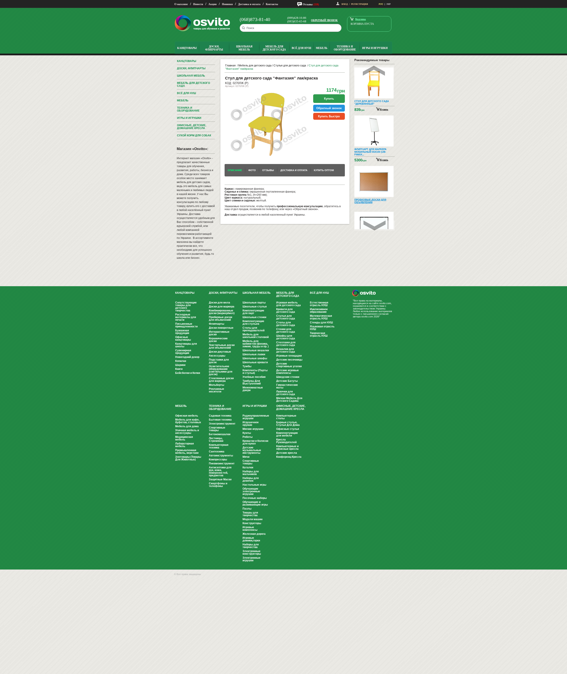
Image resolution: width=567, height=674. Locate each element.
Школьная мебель (191, 75)
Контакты (272, 4)
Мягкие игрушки (253, 429)
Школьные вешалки (256, 350)
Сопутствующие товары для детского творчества (186, 306)
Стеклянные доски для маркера (221, 379)
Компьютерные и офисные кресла (287, 447)
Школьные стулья (255, 306)
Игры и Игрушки (189, 118)
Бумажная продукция (182, 332)
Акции (212, 4)
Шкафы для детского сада (285, 337)
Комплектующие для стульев (253, 322)
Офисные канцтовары (183, 338)
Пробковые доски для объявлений (220, 318)
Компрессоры (218, 459)
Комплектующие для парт (253, 312)
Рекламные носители (216, 390)
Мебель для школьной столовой (256, 336)
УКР (388, 4)
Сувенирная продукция (183, 352)
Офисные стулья (287, 429)
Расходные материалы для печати (185, 317)
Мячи (246, 456)
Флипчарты (216, 323)
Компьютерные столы (286, 417)
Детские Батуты (287, 380)
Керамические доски (218, 340)
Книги (179, 369)
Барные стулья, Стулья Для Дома (288, 424)
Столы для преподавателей (253, 329)
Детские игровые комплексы (287, 372)
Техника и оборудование (188, 109)
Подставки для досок (219, 361)
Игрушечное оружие (251, 424)
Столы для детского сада (285, 324)
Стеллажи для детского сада (285, 344)
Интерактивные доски (219, 333)
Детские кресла (286, 452)
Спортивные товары (217, 429)
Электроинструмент (222, 423)
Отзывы (308, 4)
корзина (360, 19)
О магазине (181, 4)
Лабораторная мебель (184, 445)
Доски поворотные (221, 327)
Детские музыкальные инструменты (252, 450)
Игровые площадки (289, 355)
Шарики (180, 365)
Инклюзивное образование (319, 310)
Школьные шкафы (255, 358)
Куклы (247, 433)
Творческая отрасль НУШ (319, 334)
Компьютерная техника (218, 446)
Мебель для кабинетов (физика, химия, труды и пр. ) (256, 344)
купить (329, 98)
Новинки (227, 4)
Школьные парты (254, 302)
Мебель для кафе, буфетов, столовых (188, 421)
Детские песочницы (289, 359)
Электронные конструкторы (252, 552)
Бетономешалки (219, 434)
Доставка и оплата (249, 4)
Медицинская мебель (184, 438)
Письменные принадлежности (186, 325)
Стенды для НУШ (321, 322)
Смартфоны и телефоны (218, 485)
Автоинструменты (221, 455)
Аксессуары (217, 355)
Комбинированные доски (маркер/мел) (222, 312)
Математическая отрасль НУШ (321, 317)
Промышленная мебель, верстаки (186, 451)
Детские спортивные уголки (289, 365)
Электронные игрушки (251, 559)
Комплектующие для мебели (287, 434)
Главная (230, 65)
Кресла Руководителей (286, 441)
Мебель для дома (187, 426)
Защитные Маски (220, 479)
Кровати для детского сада (285, 310)
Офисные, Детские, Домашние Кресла (191, 127)
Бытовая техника (220, 419)
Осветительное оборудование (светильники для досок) (220, 370)
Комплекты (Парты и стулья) (255, 372)
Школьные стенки (254, 317)
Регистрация (359, 4)
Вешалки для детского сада (285, 350)
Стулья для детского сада (290, 65)
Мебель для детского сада (193, 84)
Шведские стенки (287, 377)
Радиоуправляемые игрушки (256, 417)
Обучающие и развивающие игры (255, 503)
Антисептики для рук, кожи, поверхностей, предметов (220, 471)
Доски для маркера (221, 306)
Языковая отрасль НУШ (322, 328)
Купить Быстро (329, 116)
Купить (384, 109)
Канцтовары (186, 61)
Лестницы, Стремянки (216, 439)
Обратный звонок (324, 20)
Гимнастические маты (287, 386)
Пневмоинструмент (222, 463)
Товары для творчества (250, 514)
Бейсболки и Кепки (187, 373)
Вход (345, 4)
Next (374, 225)
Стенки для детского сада (285, 330)
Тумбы (247, 366)
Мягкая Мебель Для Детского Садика (289, 399)
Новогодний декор (187, 357)
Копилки (180, 361)
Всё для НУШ (186, 93)
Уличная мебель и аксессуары (187, 432)
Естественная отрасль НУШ (319, 304)
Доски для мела (219, 302)
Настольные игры (254, 484)
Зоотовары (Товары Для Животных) (188, 458)
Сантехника (216, 451)
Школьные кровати (255, 362)
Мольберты (216, 384)
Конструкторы (252, 523)
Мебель (182, 100)
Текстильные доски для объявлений (222, 346)
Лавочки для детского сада (285, 393)
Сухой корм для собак (194, 135)
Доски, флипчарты (191, 68)
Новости (198, 4)
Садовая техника (220, 415)
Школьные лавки (254, 354)
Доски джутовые (220, 351)
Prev (374, 71)
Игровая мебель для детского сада (288, 304)
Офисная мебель (186, 415)
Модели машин (252, 519)
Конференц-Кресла (288, 456)
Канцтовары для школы (186, 345)
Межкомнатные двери (253, 389)
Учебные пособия (254, 377)
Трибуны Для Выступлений (252, 382)
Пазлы (247, 508)
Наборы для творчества (251, 546)
